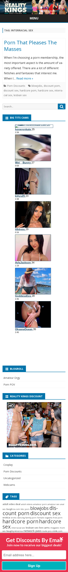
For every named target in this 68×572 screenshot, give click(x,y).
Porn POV (9, 384)
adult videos (26, 504)
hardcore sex (45, 90)
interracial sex (18, 528)
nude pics (46, 531)
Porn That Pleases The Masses (30, 45)
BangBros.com (13, 509)
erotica (6, 517)
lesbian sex (20, 95)
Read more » (24, 78)
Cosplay (8, 464)
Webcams (9, 485)
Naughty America (14, 531)
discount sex (11, 90)
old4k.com (57, 531)
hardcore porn (28, 90)
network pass (32, 531)
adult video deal (11, 504)
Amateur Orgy (11, 378)
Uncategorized (11, 478)
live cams (44, 527)
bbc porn (25, 509)
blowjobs (37, 85)
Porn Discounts (16, 85)
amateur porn (40, 504)
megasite (54, 528)
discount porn (52, 85)
